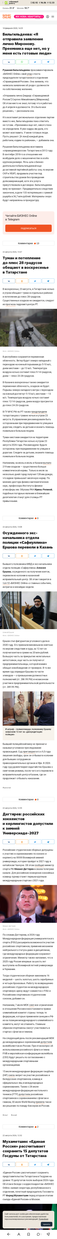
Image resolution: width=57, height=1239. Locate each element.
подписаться (28, 228)
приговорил (29, 751)
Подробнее (43, 1219)
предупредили (39, 411)
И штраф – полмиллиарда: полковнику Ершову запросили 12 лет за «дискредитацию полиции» (28, 732)
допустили (46, 1042)
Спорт (5, 1115)
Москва (20, 8)
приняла (40, 1102)
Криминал (7, 788)
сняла (11, 1075)
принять (46, 1224)
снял (31, 1005)
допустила (24, 1094)
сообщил (39, 865)
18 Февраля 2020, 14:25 (13, 28)
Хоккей (14, 1115)
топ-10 (6, 583)
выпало (47, 462)
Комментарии (28, 243)
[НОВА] (28, 16)
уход (29, 73)
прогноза (11, 304)
